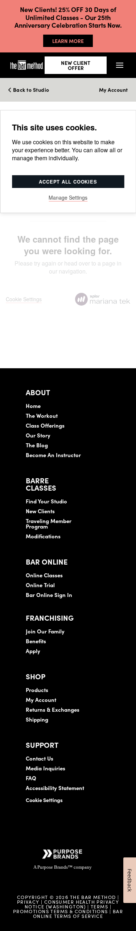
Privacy (28, 901)
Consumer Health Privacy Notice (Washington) (72, 904)
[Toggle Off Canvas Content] (120, 65)
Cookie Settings (44, 800)
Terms (99, 906)
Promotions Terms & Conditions (61, 911)
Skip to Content (81, 27)
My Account (113, 90)
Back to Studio (30, 90)
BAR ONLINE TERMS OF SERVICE (78, 913)
